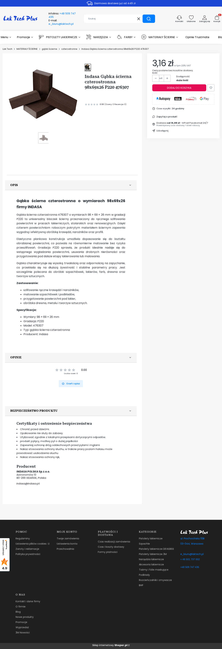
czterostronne (69, 49)
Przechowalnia (65, 549)
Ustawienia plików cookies (31, 543)
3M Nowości (23, 632)
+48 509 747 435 (189, 567)
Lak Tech (7, 49)
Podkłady (144, 575)
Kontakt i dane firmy (28, 601)
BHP (141, 585)
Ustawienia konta (67, 543)
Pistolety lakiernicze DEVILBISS (156, 549)
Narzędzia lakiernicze (151, 559)
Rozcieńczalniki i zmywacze (155, 580)
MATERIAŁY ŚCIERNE (27, 49)
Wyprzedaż (22, 627)
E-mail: (61, 22)
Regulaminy (23, 538)
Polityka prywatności (28, 554)
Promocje (21, 622)
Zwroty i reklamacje (27, 549)
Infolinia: (62, 15)
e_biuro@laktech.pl (192, 554)
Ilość (154, 73)
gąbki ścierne (49, 49)
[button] (149, 19)
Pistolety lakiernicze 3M (153, 554)
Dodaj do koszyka (179, 88)
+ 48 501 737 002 (190, 559)
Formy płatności (107, 552)
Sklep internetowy (109, 645)
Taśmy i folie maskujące (153, 569)
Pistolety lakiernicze (151, 538)
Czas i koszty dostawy (111, 547)
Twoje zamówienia (68, 538)
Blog (18, 611)
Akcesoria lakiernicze (151, 564)
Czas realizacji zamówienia (114, 541)
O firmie (20, 606)
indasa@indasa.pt (28, 483)
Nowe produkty (25, 617)
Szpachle (144, 543)
